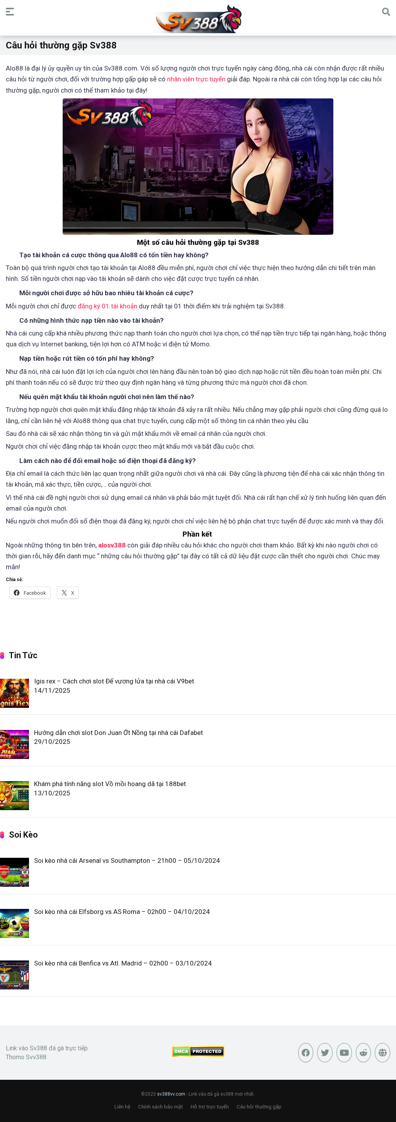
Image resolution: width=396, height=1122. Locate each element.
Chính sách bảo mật (160, 1107)
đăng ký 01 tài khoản (107, 306)
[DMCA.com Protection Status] (198, 1054)
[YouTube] (344, 1052)
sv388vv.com (171, 1094)
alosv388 (112, 545)
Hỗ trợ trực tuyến (210, 1107)
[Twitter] (325, 1052)
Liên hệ (122, 1107)
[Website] (382, 1052)
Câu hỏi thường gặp (259, 1107)
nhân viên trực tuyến (196, 79)
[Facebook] (306, 1052)
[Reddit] (363, 1052)
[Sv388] (198, 18)
